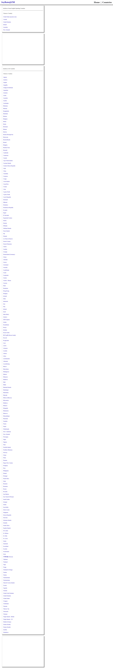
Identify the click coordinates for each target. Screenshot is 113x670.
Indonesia (5, 301)
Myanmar (5, 418)
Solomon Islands (7, 520)
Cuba (4, 189)
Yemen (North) (7, 624)
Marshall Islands (7, 387)
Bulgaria (5, 145)
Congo (5, 179)
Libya (4, 356)
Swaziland (5, 546)
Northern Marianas (7, 450)
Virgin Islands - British (8, 616)
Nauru (4, 424)
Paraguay (5, 465)
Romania (5, 486)
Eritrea (4, 220)
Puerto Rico (6, 478)
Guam (4, 272)
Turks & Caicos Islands (9, 583)
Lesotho (5, 351)
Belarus (5, 116)
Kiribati (5, 330)
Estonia (5, 223)
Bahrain (5, 108)
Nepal (4, 426)
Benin (4, 124)
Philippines (6, 470)
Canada (5, 19)
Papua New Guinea (8, 463)
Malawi (5, 374)
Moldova (5, 403)
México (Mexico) (7, 398)
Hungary (5, 293)
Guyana (5, 283)
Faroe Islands (6, 231)
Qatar (4, 481)
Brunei (5, 142)
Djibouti (5, 202)
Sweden (5, 549)
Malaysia (5, 377)
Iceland (5, 296)
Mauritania (5, 392)
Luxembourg (6, 364)
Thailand (5, 562)
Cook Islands (6, 181)
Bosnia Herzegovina (8, 134)
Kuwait (5, 338)
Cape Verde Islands (8, 160)
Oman (4, 455)
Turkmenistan (6, 577)
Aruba (4, 95)
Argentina (5, 90)
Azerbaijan (6, 103)
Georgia (5, 252)
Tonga (4, 567)
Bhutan (5, 129)
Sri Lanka (5, 530)
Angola (5, 82)
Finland (5, 236)
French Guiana (6, 241)
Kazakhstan (6, 325)
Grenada (5, 267)
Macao (5, 366)
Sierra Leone (6, 510)
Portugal (5, 476)
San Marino (6, 494)
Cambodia (5, 153)
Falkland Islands (7, 228)
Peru (4, 468)
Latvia (4, 345)
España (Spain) (7, 528)
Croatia (5, 186)
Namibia (5, 421)
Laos (4, 343)
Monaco (5, 405)
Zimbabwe (5, 632)
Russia (4, 489)
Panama (5, 460)
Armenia (5, 93)
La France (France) (8, 239)
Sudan (4, 541)
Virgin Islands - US (8, 619)
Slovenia (5, 517)
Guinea (5, 278)
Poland (5, 473)
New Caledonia (7, 431)
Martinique (6, 390)
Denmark (5, 199)
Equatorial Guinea (7, 218)
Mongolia (5, 408)
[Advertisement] (23, 49)
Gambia (5, 249)
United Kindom (7, 22)
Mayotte (5, 395)
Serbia (4, 504)
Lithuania (5, 361)
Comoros (5, 176)
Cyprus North (6, 192)
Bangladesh (6, 111)
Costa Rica (6, 184)
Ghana (4, 257)
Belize (4, 121)
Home (97, 2)
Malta (4, 384)
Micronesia (6, 400)
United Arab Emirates (8, 593)
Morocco (5, 413)
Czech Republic (7, 197)
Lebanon (5, 348)
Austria (5, 100)
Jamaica (5, 317)
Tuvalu (5, 585)
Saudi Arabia (6, 499)
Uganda (5, 588)
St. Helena (5, 533)
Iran (4, 304)
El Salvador (6, 215)
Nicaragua (5, 437)
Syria (4, 554)
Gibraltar (5, 259)
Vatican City (6, 609)
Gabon (5, 246)
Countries (107, 2)
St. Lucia (5, 538)
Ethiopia (5, 226)
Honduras (5, 288)
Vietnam (5, 614)
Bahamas (5, 106)
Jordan (4, 322)
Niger (4, 439)
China (4, 171)
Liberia (5, 353)
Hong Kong (6, 291)
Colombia (5, 173)
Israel (4, 312)
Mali (4, 382)
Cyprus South (6, 194)
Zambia (5, 629)
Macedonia (6, 369)
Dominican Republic (8, 207)
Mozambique (6, 416)
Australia (5, 27)
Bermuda (5, 126)
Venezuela (5, 611)
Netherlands (6, 429)
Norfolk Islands (7, 447)
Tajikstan (5, 559)
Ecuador (5, 210)
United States (6, 598)
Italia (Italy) (6, 314)
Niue (4, 444)
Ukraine (5, 590)
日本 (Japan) (6, 319)
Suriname (5, 543)
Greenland (5, 265)
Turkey (5, 575)
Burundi (5, 150)
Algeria (5, 77)
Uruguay (5, 601)
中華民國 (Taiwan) (8, 556)
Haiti (4, 285)
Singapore (5, 512)
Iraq (4, 306)
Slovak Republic (7, 515)
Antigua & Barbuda (8, 87)
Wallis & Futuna (7, 622)
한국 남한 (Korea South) (9, 335)
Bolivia (5, 132)
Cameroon (5, 155)
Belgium (5, 119)
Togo (4, 564)
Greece (5, 262)
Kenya (4, 327)
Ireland (5, 24)
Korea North (6, 332)
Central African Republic (9, 166)
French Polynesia (7, 244)
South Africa (6, 525)
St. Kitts (5, 536)
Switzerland (6, 551)
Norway (5, 452)
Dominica (5, 205)
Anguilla (5, 85)
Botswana (5, 137)
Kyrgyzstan (6, 340)
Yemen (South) (7, 627)
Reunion (5, 484)
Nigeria (5, 442)
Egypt (4, 212)
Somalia (5, 523)
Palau (4, 457)
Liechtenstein (6, 358)
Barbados (5, 113)
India (4, 298)
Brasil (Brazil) (6, 139)
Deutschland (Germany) (9, 254)
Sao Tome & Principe (8, 497)
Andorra (5, 80)
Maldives (5, 379)
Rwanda (5, 491)
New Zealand (6, 30)
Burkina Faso (6, 147)
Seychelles (5, 507)
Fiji (4, 233)
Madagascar (6, 371)
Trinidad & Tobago (8, 570)
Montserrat (5, 411)
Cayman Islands (7, 163)
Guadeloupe (6, 270)
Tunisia (5, 572)
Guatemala (5, 275)
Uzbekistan (6, 603)
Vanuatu (5, 606)
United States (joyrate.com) (9, 17)
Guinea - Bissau (7, 280)
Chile (4, 168)
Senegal (5, 502)
